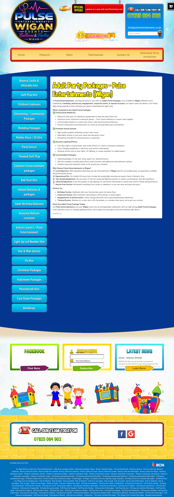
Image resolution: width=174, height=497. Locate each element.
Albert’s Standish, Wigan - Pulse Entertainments (112, 469)
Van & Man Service (29, 251)
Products (44, 54)
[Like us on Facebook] (122, 434)
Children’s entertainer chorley (34, 474)
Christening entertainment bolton (63, 476)
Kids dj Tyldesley (151, 481)
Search (159, 34)
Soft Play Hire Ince (122, 488)
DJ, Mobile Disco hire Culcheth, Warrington (140, 478)
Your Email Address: (83, 361)
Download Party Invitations (149, 54)
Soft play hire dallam (64, 486)
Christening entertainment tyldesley (114, 476)
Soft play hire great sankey (49, 488)
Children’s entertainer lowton (99, 474)
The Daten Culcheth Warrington (105, 495)
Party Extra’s (29, 147)
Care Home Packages (29, 298)
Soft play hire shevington (29, 493)
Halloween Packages (29, 279)
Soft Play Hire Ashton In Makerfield (111, 483)
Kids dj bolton (57, 481)
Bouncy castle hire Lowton (107, 471)
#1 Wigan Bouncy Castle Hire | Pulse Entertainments (34, 469)
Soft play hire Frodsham (126, 486)
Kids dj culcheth (68, 481)
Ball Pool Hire (29, 180)
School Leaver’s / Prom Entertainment (29, 229)
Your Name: (80, 352)
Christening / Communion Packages (29, 116)
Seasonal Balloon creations (29, 215)
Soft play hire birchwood (133, 483)
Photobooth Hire (29, 289)
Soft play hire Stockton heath (100, 493)
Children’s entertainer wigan (40, 476)
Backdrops (29, 308)
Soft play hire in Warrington (104, 488)
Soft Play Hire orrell (96, 490)
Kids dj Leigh (108, 481)
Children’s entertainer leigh (78, 474)
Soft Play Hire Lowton (40, 490)
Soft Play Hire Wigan (40, 495)
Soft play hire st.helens (47, 493)
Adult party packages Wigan (85, 469)
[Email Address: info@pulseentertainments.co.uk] (144, 27)
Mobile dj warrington (38, 483)
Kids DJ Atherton (45, 481)
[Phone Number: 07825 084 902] (144, 15)
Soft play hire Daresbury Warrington (85, 486)
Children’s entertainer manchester (122, 474)
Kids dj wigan (25, 483)
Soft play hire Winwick (57, 495)
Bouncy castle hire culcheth (48, 471)
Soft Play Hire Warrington (154, 493)
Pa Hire (29, 260)
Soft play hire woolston (74, 495)
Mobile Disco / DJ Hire (29, 137)
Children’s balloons (29, 104)
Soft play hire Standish (64, 493)
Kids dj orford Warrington (135, 481)
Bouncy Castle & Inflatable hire (29, 82)
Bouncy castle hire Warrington (128, 471)
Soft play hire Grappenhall (29, 488)
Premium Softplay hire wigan (69, 483)
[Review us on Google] (131, 434)
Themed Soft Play (29, 156)
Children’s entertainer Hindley (56, 474)
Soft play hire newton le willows (76, 490)
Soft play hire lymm (57, 490)
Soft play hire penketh (149, 490)
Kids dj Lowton (119, 481)
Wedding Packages (29, 128)
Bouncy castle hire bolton (29, 471)
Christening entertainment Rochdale (88, 476)
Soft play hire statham (81, 493)
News (69, 54)
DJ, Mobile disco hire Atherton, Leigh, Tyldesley (107, 478)
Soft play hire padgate (112, 490)
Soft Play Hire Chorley (33, 486)
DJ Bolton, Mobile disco (34, 478)
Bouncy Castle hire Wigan (149, 471)
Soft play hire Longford (23, 490)
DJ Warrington (77, 478)
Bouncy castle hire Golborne (69, 471)
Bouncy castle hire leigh (88, 471)
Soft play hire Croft (49, 486)
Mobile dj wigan (52, 483)
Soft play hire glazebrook (145, 486)
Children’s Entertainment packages (29, 168)
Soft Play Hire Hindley (86, 488)
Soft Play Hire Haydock (68, 488)
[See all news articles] (139, 368)
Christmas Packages (29, 270)
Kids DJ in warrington (95, 481)
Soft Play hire (29, 95)
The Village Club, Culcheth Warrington (130, 495)
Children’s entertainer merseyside (147, 474)
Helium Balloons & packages (29, 191)
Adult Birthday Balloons (29, 203)
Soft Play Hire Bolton (151, 483)
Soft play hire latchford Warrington (142, 488)
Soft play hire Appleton (89, 483)
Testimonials (95, 54)
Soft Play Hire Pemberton (131, 490)
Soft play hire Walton (136, 493)
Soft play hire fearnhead (108, 486)
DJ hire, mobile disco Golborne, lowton (57, 478)
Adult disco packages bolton (64, 469)
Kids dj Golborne (81, 481)
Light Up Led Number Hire (29, 241)
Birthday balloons (136, 469)
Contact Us (123, 54)
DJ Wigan (86, 478)
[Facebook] (34, 368)
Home (21, 54)
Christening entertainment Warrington (142, 476)
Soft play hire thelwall (120, 493)
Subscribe (87, 368)
